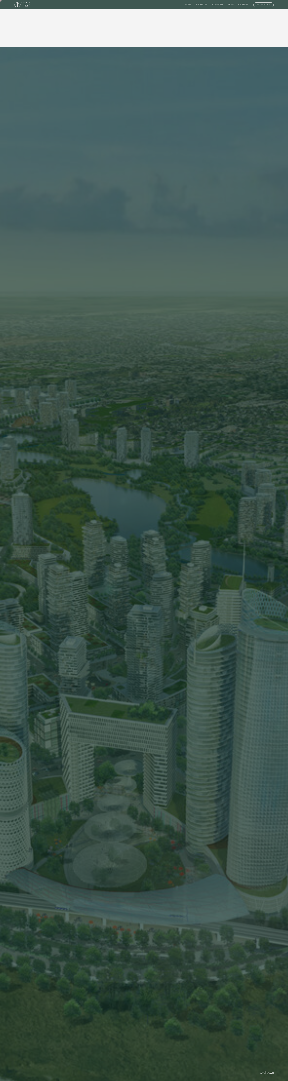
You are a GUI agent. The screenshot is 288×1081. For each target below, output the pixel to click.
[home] (22, 4)
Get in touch (263, 5)
